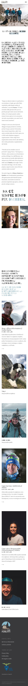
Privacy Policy (5, 653)
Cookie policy (5, 656)
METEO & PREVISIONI (8, 642)
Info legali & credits (7, 658)
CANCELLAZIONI (6, 644)
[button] (26, 2)
